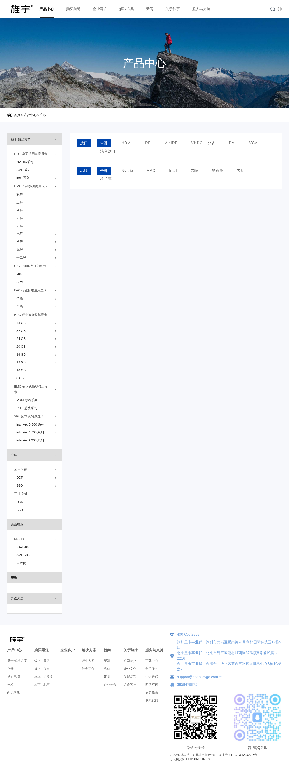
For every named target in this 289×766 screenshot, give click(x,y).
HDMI (126, 143)
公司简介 (130, 661)
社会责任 (88, 668)
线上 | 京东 (42, 668)
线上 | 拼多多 (43, 676)
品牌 (84, 171)
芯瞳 (194, 171)
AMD (151, 171)
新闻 (149, 9)
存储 (10, 668)
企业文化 (130, 668)
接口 (84, 143)
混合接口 (108, 151)
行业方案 (88, 661)
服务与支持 (201, 9)
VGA (253, 143)
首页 (17, 115)
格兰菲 (106, 179)
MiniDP (171, 143)
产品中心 (47, 9)
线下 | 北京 (42, 684)
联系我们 (151, 700)
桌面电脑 (13, 676)
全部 (104, 143)
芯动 (241, 171)
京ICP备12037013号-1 (245, 755)
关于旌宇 (172, 9)
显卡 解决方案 (17, 661)
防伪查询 (151, 684)
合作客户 (130, 684)
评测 (107, 676)
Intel (173, 171)
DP (148, 143)
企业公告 (110, 684)
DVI (232, 143)
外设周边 (13, 692)
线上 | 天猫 (42, 661)
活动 (107, 668)
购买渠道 (73, 9)
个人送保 (151, 676)
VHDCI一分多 (203, 143)
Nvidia (127, 171)
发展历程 (130, 676)
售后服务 (151, 668)
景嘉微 (217, 171)
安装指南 (151, 692)
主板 (43, 115)
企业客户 (100, 9)
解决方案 (126, 9)
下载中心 (151, 661)
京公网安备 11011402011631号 (190, 759)
